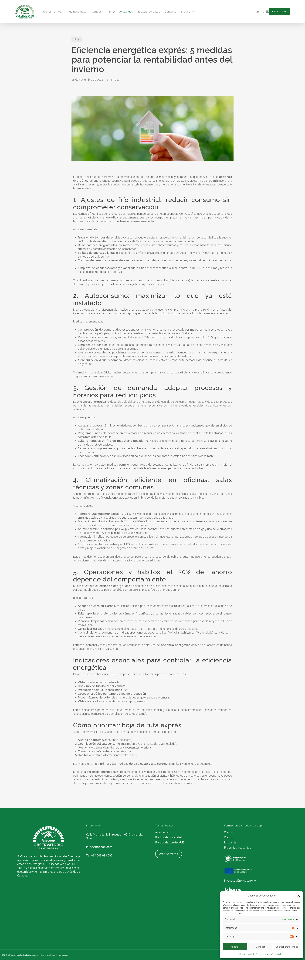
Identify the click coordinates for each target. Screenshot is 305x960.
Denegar (260, 946)
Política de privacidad (265, 954)
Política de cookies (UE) (170, 842)
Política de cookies (246, 954)
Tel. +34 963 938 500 (99, 855)
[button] (298, 895)
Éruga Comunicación (59, 955)
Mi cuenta (230, 842)
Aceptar (235, 946)
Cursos (228, 832)
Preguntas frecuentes (237, 847)
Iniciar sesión (279, 11)
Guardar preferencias (287, 946)
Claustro (229, 837)
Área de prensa (168, 854)
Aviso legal (279, 954)
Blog (77, 39)
